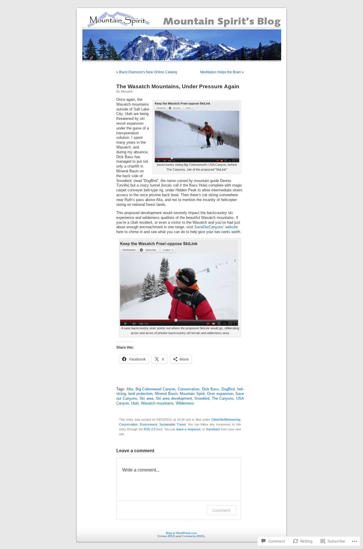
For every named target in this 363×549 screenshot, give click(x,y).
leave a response (188, 429)
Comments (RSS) (193, 536)
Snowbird (201, 399)
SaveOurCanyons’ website (216, 227)
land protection (140, 394)
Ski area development (174, 399)
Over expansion (220, 394)
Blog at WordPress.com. (181, 533)
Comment (221, 510)
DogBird (228, 389)
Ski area (146, 399)
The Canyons (223, 399)
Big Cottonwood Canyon (156, 389)
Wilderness (185, 403)
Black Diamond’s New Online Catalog (148, 72)
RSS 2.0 (149, 429)
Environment (148, 424)
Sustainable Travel (172, 424)
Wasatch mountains (157, 403)
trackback (213, 429)
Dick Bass (210, 389)
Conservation (188, 389)
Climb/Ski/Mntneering (225, 419)
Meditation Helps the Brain (220, 72)
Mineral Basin (166, 394)
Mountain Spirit (192, 394)
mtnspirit (126, 91)
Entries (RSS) (166, 536)
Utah (135, 403)
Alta (129, 389)
